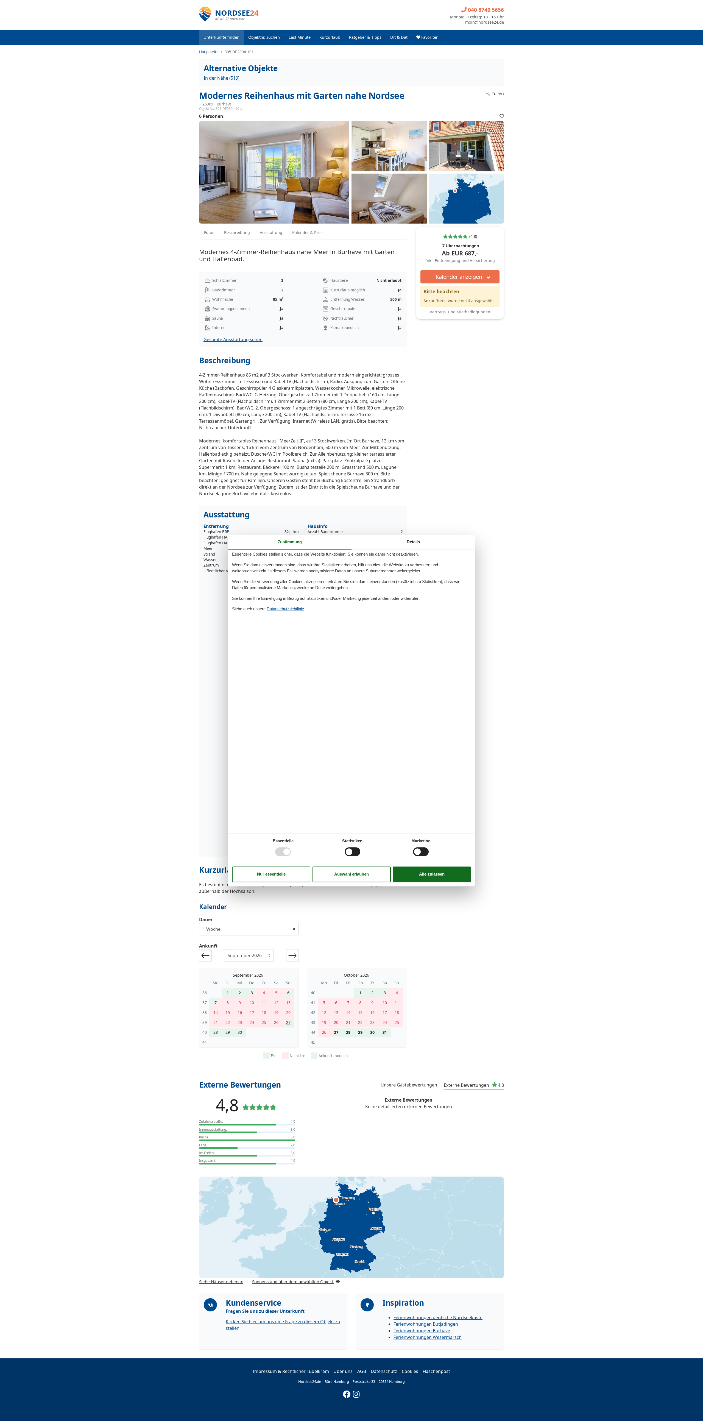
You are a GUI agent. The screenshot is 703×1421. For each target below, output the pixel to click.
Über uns (343, 1371)
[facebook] (347, 1393)
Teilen (498, 94)
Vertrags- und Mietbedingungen (460, 311)
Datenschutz (384, 1371)
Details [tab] (413, 541)
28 (215, 1032)
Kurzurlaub (329, 37)
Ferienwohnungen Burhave (422, 1331)
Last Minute (300, 37)
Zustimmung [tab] (290, 541)
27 (288, 1022)
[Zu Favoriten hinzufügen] (502, 116)
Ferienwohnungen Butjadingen (426, 1324)
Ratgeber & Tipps (365, 37)
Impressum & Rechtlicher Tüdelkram (291, 1371)
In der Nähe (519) (221, 78)
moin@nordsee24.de (484, 22)
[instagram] (356, 1393)
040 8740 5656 (485, 9)
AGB (361, 1371)
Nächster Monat (292, 955)
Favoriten (429, 37)
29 (227, 1032)
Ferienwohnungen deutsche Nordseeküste (438, 1317)
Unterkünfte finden (221, 37)
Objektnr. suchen (264, 37)
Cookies (410, 1371)
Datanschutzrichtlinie (285, 608)
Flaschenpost (436, 1371)
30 (240, 1032)
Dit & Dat (399, 37)
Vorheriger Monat (205, 955)
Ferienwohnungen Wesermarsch (428, 1337)
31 (385, 1032)
